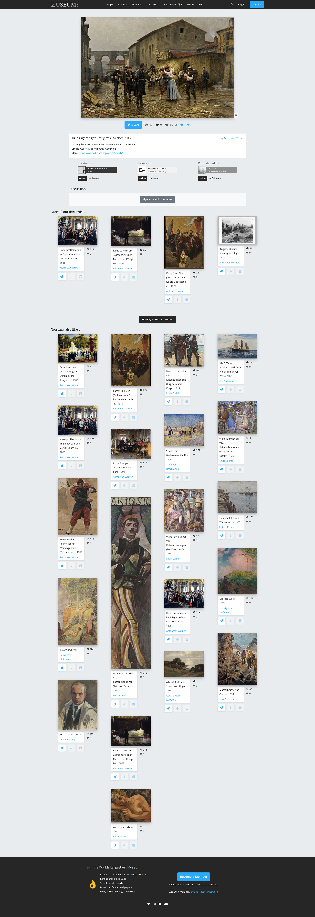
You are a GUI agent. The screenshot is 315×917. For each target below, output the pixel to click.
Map (109, 4)
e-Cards (152, 4)
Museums (137, 4)
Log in (241, 4)
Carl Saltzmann (227, 381)
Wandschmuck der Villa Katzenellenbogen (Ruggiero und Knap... (176, 380)
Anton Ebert (119, 836)
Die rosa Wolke (227, 598)
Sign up (256, 4)
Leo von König (67, 739)
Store (190, 4)
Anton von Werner (233, 138)
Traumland (66, 649)
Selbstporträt (67, 734)
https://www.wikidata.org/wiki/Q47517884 (101, 152)
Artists (121, 4)
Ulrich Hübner (226, 527)
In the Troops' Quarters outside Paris (122, 467)
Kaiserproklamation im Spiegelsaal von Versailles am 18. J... (70, 254)
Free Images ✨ (171, 4)
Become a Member (193, 876)
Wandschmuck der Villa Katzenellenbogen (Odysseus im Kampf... (229, 447)
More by (157, 319)
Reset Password (209, 891)
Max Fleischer (226, 699)
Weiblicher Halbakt (123, 827)
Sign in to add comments (157, 199)
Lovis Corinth (120, 695)
